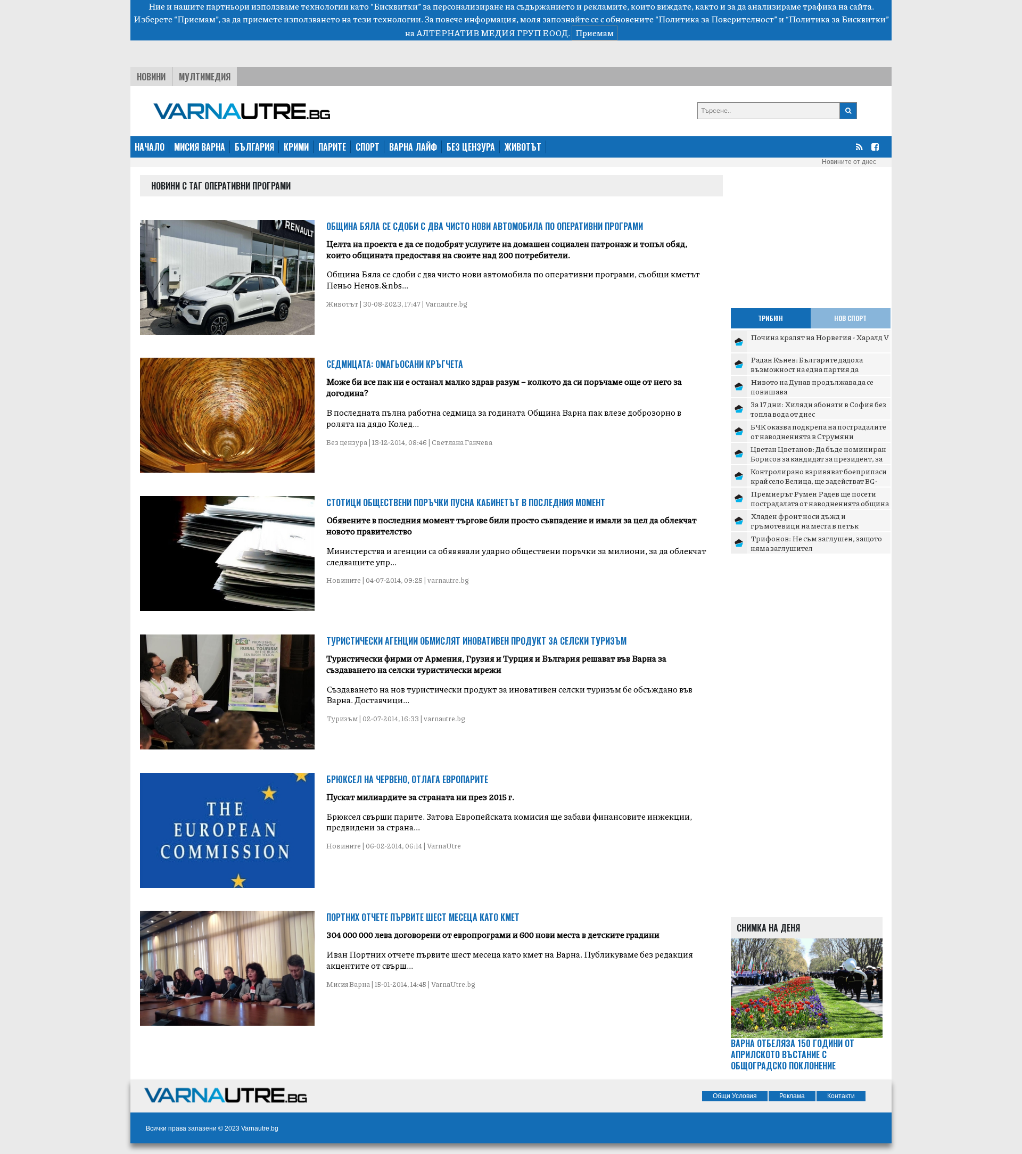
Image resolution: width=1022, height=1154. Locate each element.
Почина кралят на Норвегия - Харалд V (820, 337)
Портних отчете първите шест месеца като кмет (423, 917)
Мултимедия (204, 76)
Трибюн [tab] (770, 318)
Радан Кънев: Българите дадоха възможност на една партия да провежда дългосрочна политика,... (814, 368)
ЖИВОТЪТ (523, 147)
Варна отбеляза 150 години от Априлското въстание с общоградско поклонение (792, 1054)
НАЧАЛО (149, 147)
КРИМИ (296, 147)
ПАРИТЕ (332, 147)
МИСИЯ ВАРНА (199, 147)
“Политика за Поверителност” (716, 19)
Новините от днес (849, 162)
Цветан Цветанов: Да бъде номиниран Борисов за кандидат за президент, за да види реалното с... (818, 458)
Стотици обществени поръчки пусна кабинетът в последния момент (465, 502)
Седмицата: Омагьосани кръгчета (394, 364)
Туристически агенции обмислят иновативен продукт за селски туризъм (476, 640)
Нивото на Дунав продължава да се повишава (812, 386)
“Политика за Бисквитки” (837, 19)
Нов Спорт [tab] (850, 318)
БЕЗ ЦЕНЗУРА (471, 147)
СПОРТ (368, 147)
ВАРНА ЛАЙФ (413, 147)
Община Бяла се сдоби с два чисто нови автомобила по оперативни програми (484, 226)
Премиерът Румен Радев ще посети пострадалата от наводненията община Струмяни (820, 502)
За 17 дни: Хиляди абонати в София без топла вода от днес (818, 409)
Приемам (594, 33)
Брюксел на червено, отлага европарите (407, 779)
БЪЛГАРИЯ (254, 147)
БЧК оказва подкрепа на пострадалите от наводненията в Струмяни (818, 431)
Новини (151, 76)
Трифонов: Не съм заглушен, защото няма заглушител (816, 543)
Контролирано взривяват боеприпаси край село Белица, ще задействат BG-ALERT (819, 480)
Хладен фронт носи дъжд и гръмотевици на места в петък (805, 520)
